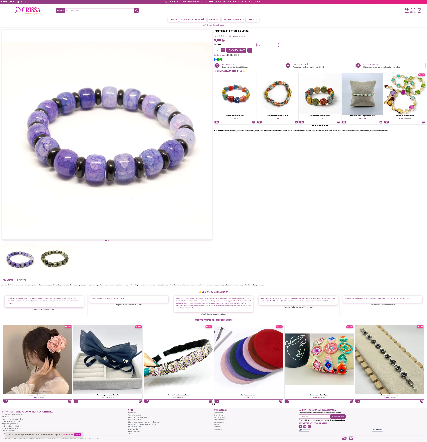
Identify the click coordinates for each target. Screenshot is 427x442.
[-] (223, 51)
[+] (223, 49)
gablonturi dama (269, 130)
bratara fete (233, 130)
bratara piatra (345, 130)
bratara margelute (382, 130)
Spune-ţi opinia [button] (239, 36)
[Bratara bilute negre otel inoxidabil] (107, 359)
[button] (106, 240)
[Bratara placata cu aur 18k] (319, 359)
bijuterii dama (259, 130)
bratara (227, 130)
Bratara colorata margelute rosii (405, 116)
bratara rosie (292, 130)
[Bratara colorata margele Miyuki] (277, 94)
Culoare (217, 44)
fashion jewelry (364, 130)
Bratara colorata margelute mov (362, 116)
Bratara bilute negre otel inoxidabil (108, 395)
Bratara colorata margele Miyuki (277, 116)
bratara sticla (337, 130)
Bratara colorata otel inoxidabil (319, 395)
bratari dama (240, 130)
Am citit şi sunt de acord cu (323, 420)
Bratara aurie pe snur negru (37, 395)
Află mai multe (68, 435)
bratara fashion (354, 130)
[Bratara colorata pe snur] (389, 359)
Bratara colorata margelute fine (320, 116)
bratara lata (373, 130)
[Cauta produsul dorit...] (136, 10)
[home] (204, 25)
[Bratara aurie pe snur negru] (37, 359)
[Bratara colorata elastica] (235, 94)
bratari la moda (310, 130)
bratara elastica (300, 130)
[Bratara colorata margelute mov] (362, 94)
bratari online (328, 130)
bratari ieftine (320, 130)
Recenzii (21, 280)
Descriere (8, 280)
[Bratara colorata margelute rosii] (405, 94)
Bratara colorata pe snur (389, 395)
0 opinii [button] (228, 36)
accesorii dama (249, 130)
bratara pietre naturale (280, 130)
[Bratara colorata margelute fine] (320, 94)
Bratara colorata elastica (235, 116)
